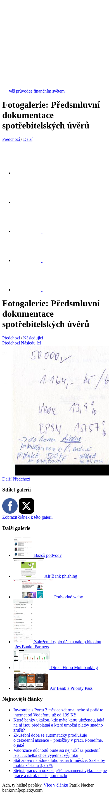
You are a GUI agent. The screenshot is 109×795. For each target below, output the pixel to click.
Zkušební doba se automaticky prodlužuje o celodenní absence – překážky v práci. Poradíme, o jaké (58, 740)
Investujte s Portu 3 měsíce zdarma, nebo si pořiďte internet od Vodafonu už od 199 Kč (58, 712)
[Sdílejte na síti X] (30, 173)
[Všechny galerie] (30, 260)
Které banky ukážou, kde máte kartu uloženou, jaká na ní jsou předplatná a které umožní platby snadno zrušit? (58, 725)
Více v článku (56, 785)
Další (6, 479)
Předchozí (21, 479)
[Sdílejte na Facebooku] (30, 202)
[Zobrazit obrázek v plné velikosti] (30, 231)
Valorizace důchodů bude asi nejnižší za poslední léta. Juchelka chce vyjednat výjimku (56, 753)
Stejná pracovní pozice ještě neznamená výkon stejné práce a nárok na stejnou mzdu (60, 773)
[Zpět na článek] (30, 289)
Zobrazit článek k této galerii (27, 517)
